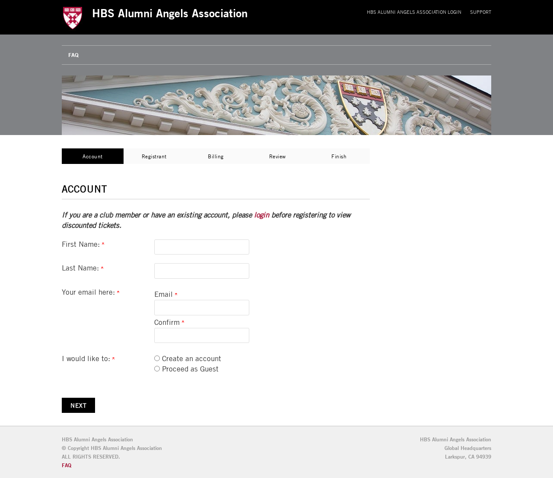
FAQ (73, 54)
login (261, 215)
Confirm (168, 322)
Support (480, 12)
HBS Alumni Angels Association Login (414, 12)
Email (164, 294)
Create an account (191, 358)
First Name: (82, 244)
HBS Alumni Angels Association (170, 13)
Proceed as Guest (190, 369)
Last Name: (81, 268)
